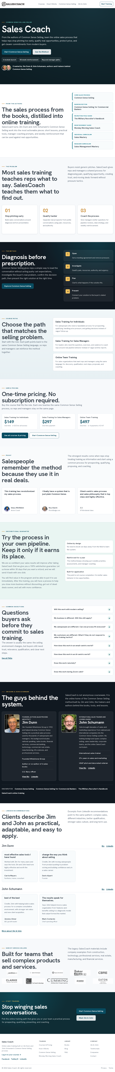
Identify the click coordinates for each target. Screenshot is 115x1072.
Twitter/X (14, 1059)
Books (67, 1045)
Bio (103, 846)
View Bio (25, 776)
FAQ (66, 1052)
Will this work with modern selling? (69, 609)
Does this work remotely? (65, 663)
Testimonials (95, 1049)
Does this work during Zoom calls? (68, 672)
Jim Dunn (29, 722)
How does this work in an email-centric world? (73, 645)
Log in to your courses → (11, 1055)
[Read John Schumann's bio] (69, 723)
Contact (93, 1056)
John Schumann (91, 722)
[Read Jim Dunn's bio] (12, 723)
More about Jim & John (12, 931)
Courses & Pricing (45, 1045)
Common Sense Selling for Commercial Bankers (56, 789)
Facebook (5, 1059)
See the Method (42, 52)
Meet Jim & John (86, 1018)
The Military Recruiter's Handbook (93, 789)
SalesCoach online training (13, 793)
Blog (66, 1049)
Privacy (104, 1068)
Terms (111, 1068)
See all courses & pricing (15, 435)
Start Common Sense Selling (16, 52)
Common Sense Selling (67, 4)
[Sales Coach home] (13, 4)
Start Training (106, 4)
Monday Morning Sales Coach (50, 1056)
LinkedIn (34, 776)
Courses (41, 4)
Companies (94, 1052)
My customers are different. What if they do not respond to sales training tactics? (79, 636)
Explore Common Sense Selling (17, 286)
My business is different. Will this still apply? (73, 618)
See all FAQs (7, 658)
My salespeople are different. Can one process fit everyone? (79, 627)
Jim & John (82, 4)
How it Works (52, 4)
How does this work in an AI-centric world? (72, 654)
